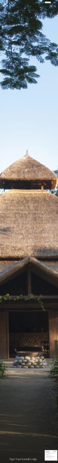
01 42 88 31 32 (42, 2)
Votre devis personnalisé (47, 2)
